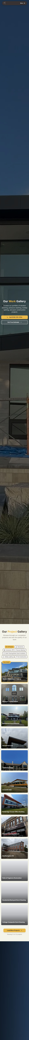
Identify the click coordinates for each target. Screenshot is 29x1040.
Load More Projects (13, 930)
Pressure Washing (20, 650)
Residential (20, 646)
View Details (6, 662)
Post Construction (21, 656)
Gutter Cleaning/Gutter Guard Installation (15, 653)
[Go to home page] (4, 3)
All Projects (10, 646)
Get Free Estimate (13, 322)
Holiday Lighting (9, 656)
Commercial (9, 650)
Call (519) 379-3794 (15, 317)
